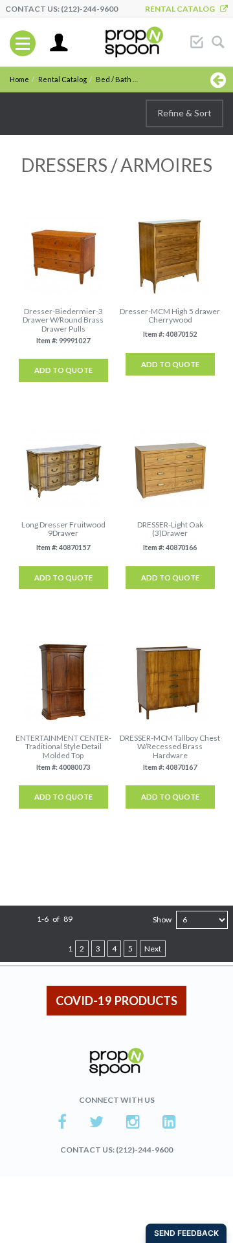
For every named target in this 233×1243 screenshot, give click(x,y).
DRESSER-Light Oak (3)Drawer (170, 528)
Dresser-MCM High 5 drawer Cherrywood (170, 315)
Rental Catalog (182, 9)
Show (162, 919)
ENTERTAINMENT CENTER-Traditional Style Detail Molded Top (63, 747)
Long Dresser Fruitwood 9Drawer (63, 528)
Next (152, 948)
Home (19, 79)
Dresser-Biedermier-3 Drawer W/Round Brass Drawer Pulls (63, 320)
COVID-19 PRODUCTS (116, 1000)
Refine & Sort (184, 112)
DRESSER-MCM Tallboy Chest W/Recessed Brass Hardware (170, 747)
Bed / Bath (113, 79)
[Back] (218, 79)
